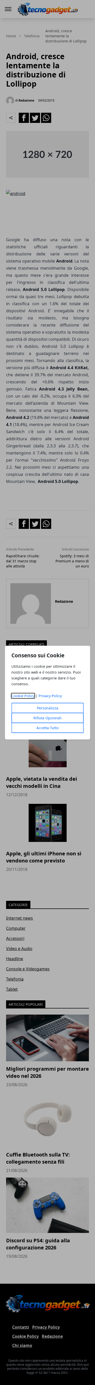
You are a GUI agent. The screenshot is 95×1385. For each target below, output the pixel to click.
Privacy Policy (50, 695)
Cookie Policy (22, 695)
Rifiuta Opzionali (47, 717)
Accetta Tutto (47, 727)
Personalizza (47, 708)
